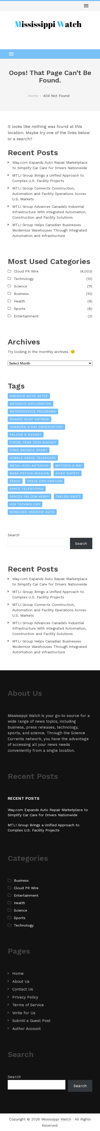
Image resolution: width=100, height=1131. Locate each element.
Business (21, 294)
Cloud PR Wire (26, 271)
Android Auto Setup (29, 396)
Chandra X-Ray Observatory (36, 427)
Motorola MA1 (68, 465)
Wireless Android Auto (32, 512)
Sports (19, 309)
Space (15, 481)
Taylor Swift (68, 496)
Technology (24, 279)
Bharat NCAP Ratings (29, 419)
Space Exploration (44, 481)
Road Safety (67, 473)
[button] (86, 6)
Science (20, 286)
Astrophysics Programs (33, 411)
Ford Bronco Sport (28, 450)
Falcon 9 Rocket (26, 434)
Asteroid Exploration (30, 404)
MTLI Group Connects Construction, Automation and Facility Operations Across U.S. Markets (49, 193)
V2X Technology (25, 504)
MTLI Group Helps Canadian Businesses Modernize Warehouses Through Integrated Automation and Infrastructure (49, 230)
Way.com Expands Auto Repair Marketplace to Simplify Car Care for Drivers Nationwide (49, 165)
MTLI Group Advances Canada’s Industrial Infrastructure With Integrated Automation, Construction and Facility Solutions (49, 211)
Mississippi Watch (56, 1119)
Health (19, 301)
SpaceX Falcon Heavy (29, 496)
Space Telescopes (27, 489)
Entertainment (26, 316)
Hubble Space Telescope (33, 458)
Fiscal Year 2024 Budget (33, 442)
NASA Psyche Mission (29, 473)
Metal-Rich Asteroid (29, 465)
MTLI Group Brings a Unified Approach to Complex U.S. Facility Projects (48, 178)
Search (13, 535)
